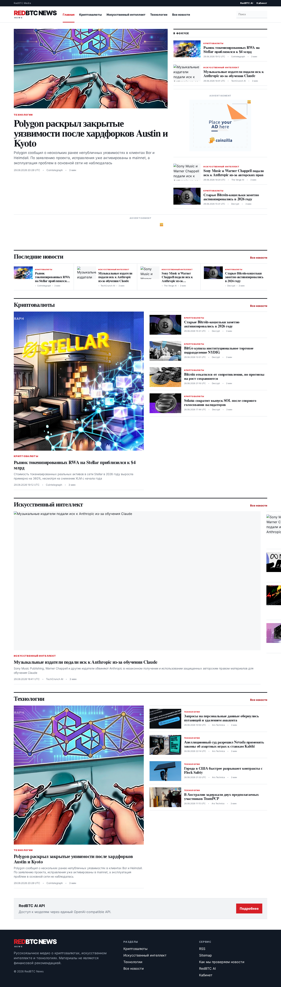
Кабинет (262, 3)
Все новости (181, 14)
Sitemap (205, 955)
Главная (68, 14)
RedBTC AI (246, 3)
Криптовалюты (90, 14)
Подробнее (249, 908)
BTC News (35, 14)
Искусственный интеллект (126, 14)
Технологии (158, 14)
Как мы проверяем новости (221, 962)
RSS (202, 949)
